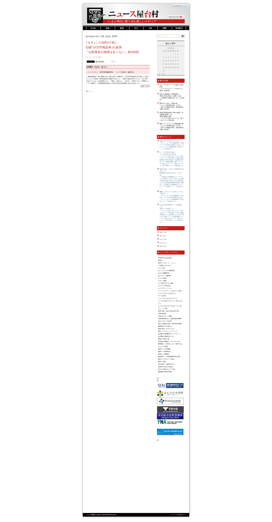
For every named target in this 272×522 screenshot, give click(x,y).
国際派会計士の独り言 (165, 326)
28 (173, 67)
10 (164, 61)
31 (164, 71)
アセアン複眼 (162, 281)
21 (173, 64)
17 (164, 64)
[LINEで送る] (99, 61)
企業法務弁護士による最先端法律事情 (169, 318)
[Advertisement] (170, 476)
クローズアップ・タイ (165, 288)
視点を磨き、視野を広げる (166, 364)
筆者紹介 (179, 28)
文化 (150, 28)
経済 (122, 28)
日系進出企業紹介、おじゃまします (169, 341)
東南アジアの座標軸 (164, 349)
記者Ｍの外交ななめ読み (165, 366)
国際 (164, 28)
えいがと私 (161, 268)
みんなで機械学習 (163, 273)
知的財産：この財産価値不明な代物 (169, 356)
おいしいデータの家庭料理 (166, 270)
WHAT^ (160, 260)
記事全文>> (145, 86)
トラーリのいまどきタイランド (167, 298)
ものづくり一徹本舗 (164, 275)
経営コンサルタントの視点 (166, 359)
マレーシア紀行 (163, 308)
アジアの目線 (162, 278)
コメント (92, 91)
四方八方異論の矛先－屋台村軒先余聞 (169, 323)
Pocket (113, 61)
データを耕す (162, 296)
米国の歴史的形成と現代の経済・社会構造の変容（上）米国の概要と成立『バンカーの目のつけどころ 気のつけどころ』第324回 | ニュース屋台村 (172, 161)
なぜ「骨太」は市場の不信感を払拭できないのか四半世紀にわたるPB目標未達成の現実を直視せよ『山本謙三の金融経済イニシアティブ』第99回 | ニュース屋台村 (172, 182)
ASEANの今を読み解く (165, 258)
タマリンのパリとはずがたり (167, 293)
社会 (136, 28)
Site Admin (173, 514)
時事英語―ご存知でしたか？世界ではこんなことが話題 (170, 345)
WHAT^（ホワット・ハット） (167, 263)
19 (168, 64)
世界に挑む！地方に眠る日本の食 (168, 311)
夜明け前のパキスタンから (166, 329)
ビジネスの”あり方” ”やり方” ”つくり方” (170, 306)
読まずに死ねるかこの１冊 (166, 369)
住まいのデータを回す (165, 321)
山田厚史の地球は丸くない (166, 336)
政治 (107, 28)
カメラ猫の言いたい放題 (165, 283)
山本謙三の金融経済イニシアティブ (169, 334)
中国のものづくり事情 (165, 316)
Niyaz (184, 514)
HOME (93, 28)
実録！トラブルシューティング (167, 331)
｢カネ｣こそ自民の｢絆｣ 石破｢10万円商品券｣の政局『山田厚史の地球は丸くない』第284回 (112, 47)
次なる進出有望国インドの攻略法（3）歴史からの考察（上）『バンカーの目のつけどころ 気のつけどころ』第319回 (171, 208)
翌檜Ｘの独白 (162, 361)
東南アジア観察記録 (164, 351)
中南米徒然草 (162, 313)
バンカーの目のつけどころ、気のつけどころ (170, 302)
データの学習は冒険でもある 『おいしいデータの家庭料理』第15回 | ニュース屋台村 (172, 147)
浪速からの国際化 (163, 354)
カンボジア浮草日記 (164, 286)
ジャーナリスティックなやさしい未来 (169, 291)
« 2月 (159, 74)
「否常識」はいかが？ (165, 265)
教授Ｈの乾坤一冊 (163, 339)
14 (173, 61)
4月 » (163, 74)
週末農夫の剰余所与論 (165, 371)
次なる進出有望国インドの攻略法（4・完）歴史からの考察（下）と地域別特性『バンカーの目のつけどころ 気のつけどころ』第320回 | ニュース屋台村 (172, 216)
